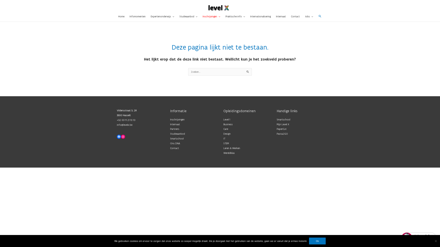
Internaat (175, 124)
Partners (174, 129)
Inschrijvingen (177, 119)
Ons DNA (175, 143)
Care (225, 129)
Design (227, 133)
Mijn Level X (283, 124)
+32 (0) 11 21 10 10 (126, 120)
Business (228, 124)
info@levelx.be (124, 124)
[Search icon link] (320, 17)
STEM (226, 143)
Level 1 (226, 119)
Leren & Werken (231, 148)
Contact (174, 148)
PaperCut (282, 129)
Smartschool (177, 138)
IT (224, 138)
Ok (317, 241)
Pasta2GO (282, 133)
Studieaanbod (177, 133)
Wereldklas (229, 153)
